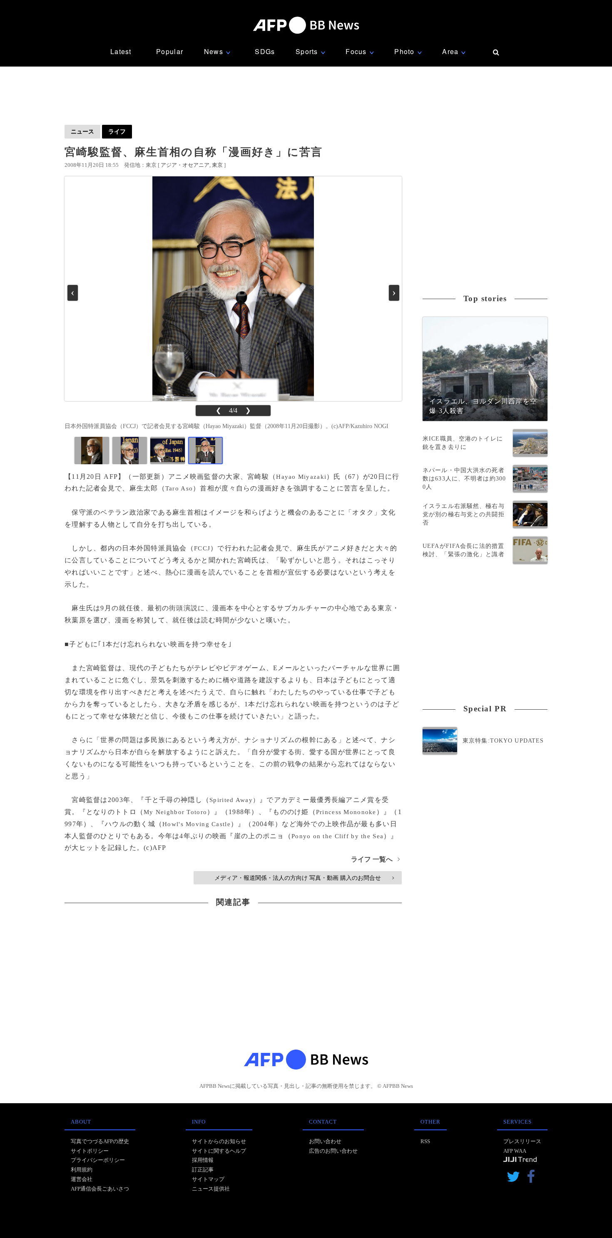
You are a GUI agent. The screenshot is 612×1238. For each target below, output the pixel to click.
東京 (217, 165)
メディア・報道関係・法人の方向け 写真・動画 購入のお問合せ (304, 877)
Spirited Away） (234, 800)
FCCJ (202, 548)
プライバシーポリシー (98, 1160)
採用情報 (203, 1160)
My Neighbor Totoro (175, 812)
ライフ (117, 131)
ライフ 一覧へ (375, 859)
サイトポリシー (90, 1151)
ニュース (82, 131)
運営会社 (81, 1179)
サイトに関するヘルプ (219, 1151)
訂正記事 (203, 1169)
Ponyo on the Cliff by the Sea (337, 836)
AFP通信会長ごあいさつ (100, 1189)
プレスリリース (522, 1141)
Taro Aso (179, 488)
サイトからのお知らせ (219, 1141)
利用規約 (81, 1169)
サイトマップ (208, 1179)
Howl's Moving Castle (196, 824)
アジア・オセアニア (185, 165)
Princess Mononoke (346, 812)
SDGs (265, 51)
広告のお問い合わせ (333, 1151)
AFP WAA (514, 1151)
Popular (169, 51)
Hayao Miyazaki (301, 476)
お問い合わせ (325, 1141)
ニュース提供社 (211, 1189)
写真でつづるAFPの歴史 (100, 1141)
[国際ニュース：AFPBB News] (306, 25)
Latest (121, 51)
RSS (425, 1141)
